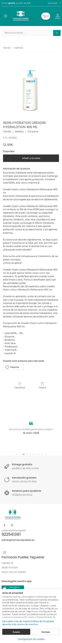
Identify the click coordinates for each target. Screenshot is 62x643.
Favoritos (19, 387)
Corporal (33, 131)
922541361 (11, 534)
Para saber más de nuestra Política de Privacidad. (28, 621)
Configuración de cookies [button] (31, 639)
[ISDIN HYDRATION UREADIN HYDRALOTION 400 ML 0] (31, 88)
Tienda (6, 47)
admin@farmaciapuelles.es (18, 540)
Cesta (42, 387)
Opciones (52, 3)
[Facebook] (5, 525)
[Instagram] (12, 525)
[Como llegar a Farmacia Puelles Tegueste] (5, 552)
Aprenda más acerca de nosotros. (20, 624)
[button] (45, 16)
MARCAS (18, 47)
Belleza (19, 131)
